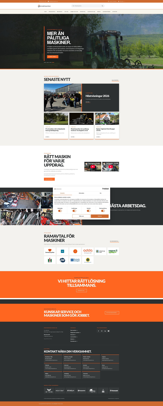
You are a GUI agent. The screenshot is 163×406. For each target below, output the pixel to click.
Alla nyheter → (115, 80)
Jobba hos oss (74, 11)
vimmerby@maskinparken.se (89, 376)
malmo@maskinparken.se (88, 360)
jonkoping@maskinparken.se (70, 376)
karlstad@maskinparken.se (88, 368)
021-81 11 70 (48, 367)
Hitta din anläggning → (112, 312)
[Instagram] (101, 331)
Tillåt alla (100, 216)
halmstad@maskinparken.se (70, 368)
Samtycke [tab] (62, 193)
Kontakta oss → (81, 290)
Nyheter (115, 11)
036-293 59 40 (67, 375)
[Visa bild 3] (50, 62)
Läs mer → (88, 101)
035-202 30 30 (67, 367)
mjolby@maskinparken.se (50, 376)
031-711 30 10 (67, 358)
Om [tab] (100, 193)
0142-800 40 (48, 375)
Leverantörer (106, 11)
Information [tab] (81, 193)
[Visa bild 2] (48, 62)
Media (99, 11)
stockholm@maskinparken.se (51, 360)
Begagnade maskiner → (75, 332)
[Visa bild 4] (53, 62)
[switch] (74, 211)
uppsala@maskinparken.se (107, 360)
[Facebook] (98, 331)
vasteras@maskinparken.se (51, 368)
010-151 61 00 (43, 1)
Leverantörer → (73, 336)
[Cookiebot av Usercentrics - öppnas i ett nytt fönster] (103, 189)
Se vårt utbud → (52, 56)
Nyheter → (72, 339)
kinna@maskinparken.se (107, 368)
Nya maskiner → (74, 330)
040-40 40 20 (86, 358)
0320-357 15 (105, 367)
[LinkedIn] (105, 331)
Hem (45, 11)
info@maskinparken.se (53, 1)
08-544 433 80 (48, 358)
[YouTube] (108, 331)
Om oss (66, 11)
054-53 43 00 (86, 367)
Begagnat (59, 11)
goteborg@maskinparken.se (70, 360)
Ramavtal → (73, 334)
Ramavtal (82, 11)
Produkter (52, 11)
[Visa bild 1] (45, 62)
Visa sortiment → (49, 179)
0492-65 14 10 (86, 375)
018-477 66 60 (105, 358)
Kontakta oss (91, 11)
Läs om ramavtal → (114, 241)
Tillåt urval (81, 216)
